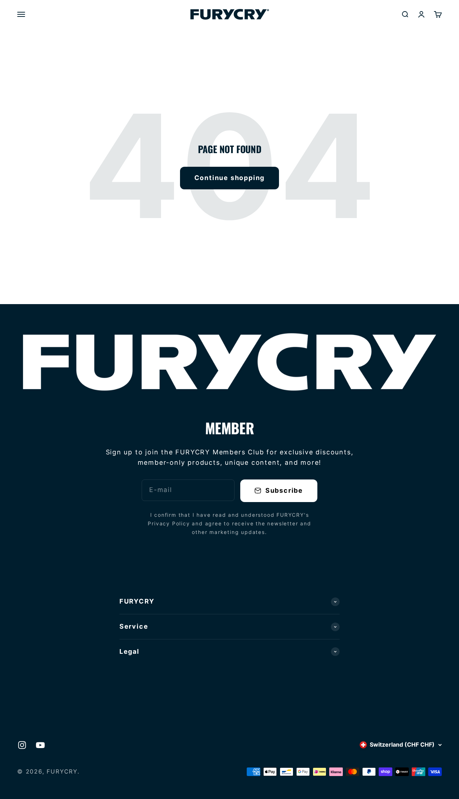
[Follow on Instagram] (22, 745)
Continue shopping (229, 177)
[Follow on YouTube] (40, 745)
